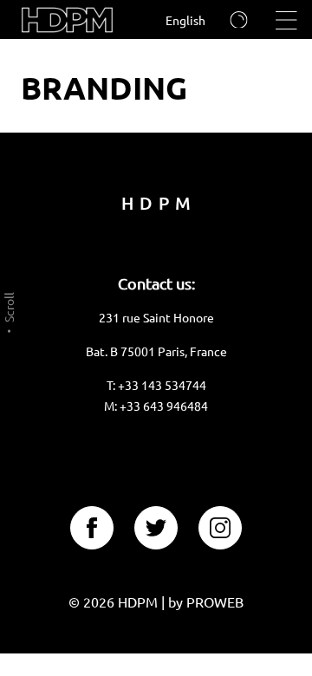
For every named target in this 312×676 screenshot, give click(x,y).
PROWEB (215, 601)
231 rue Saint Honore (156, 317)
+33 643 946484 (164, 405)
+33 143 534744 (162, 385)
